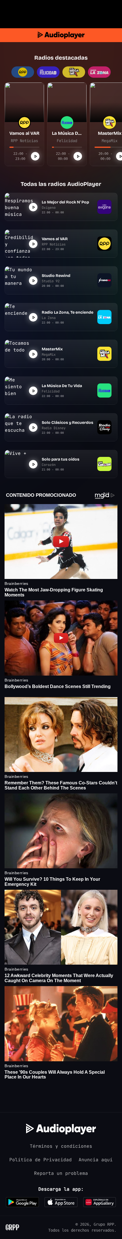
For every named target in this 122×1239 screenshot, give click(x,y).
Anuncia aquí (96, 1160)
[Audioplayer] (61, 35)
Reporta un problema (61, 1173)
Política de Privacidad (40, 1160)
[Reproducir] (35, 156)
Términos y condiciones (61, 1146)
